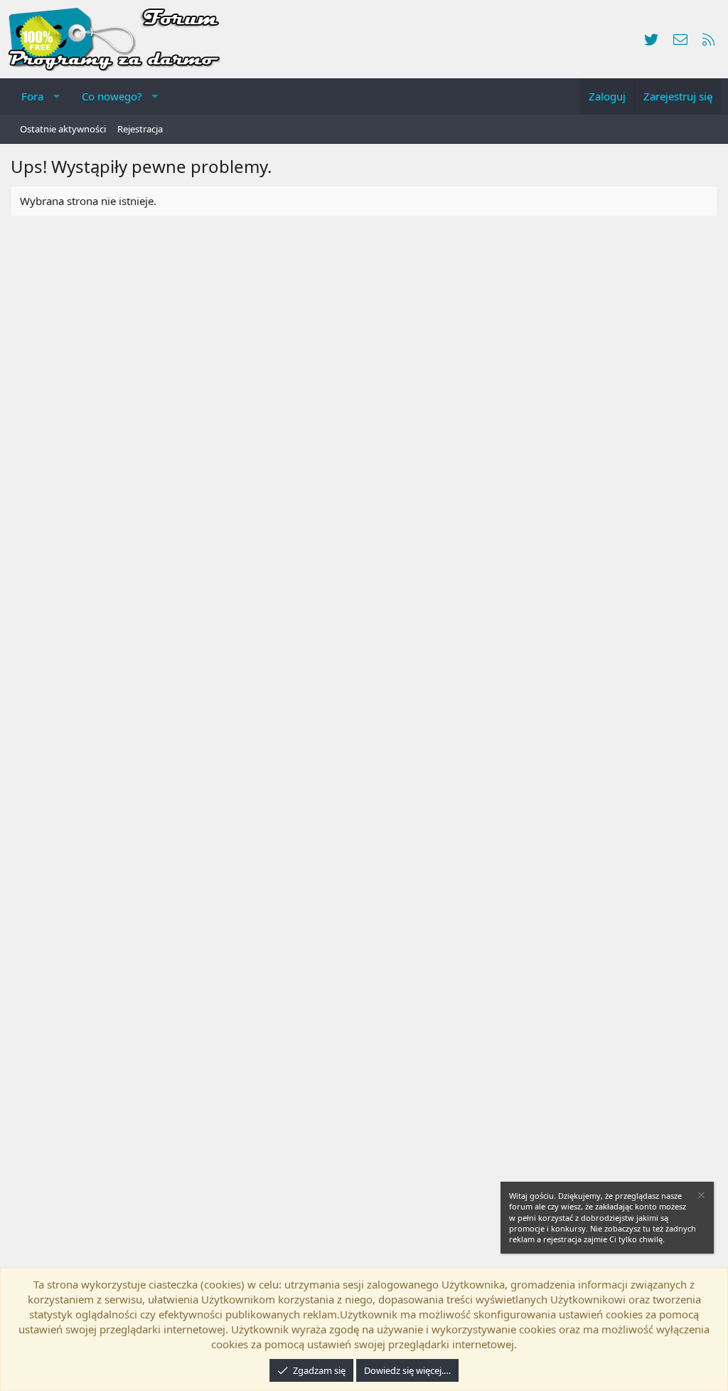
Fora (32, 96)
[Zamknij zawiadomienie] (700, 1197)
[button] (57, 96)
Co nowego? (112, 96)
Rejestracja (140, 128)
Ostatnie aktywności (63, 128)
